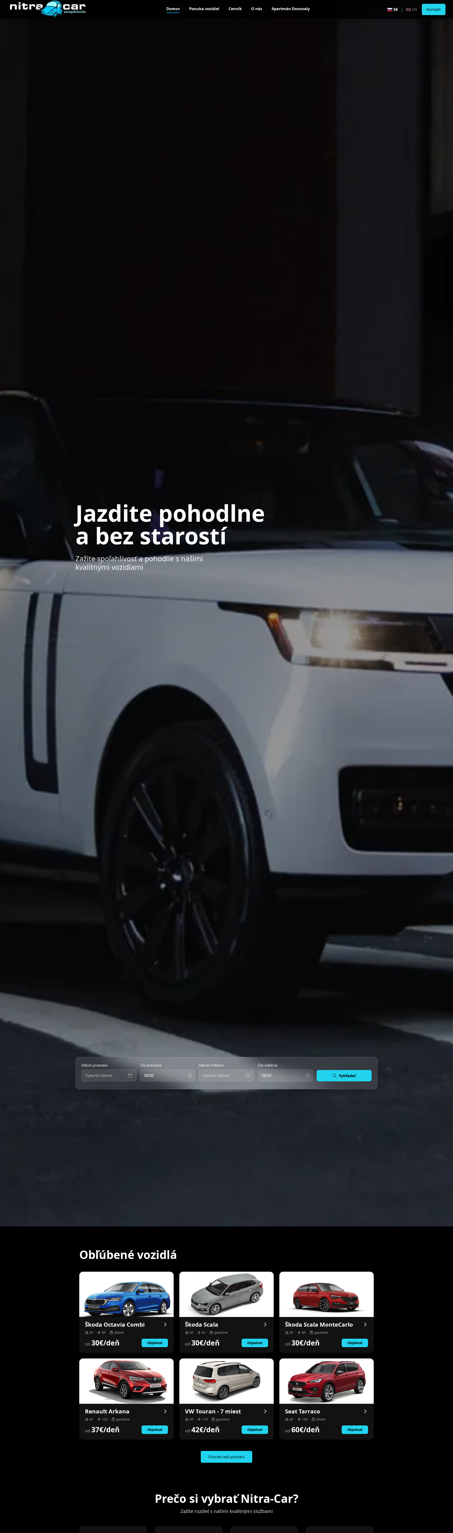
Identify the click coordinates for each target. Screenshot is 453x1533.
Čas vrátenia (267, 1065)
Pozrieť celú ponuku (226, 1456)
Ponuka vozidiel (204, 8)
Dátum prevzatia (94, 1065)
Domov (173, 8)
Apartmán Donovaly (291, 8)
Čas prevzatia (150, 1065)
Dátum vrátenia (211, 1065)
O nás (256, 8)
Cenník (235, 8)
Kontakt (434, 9)
